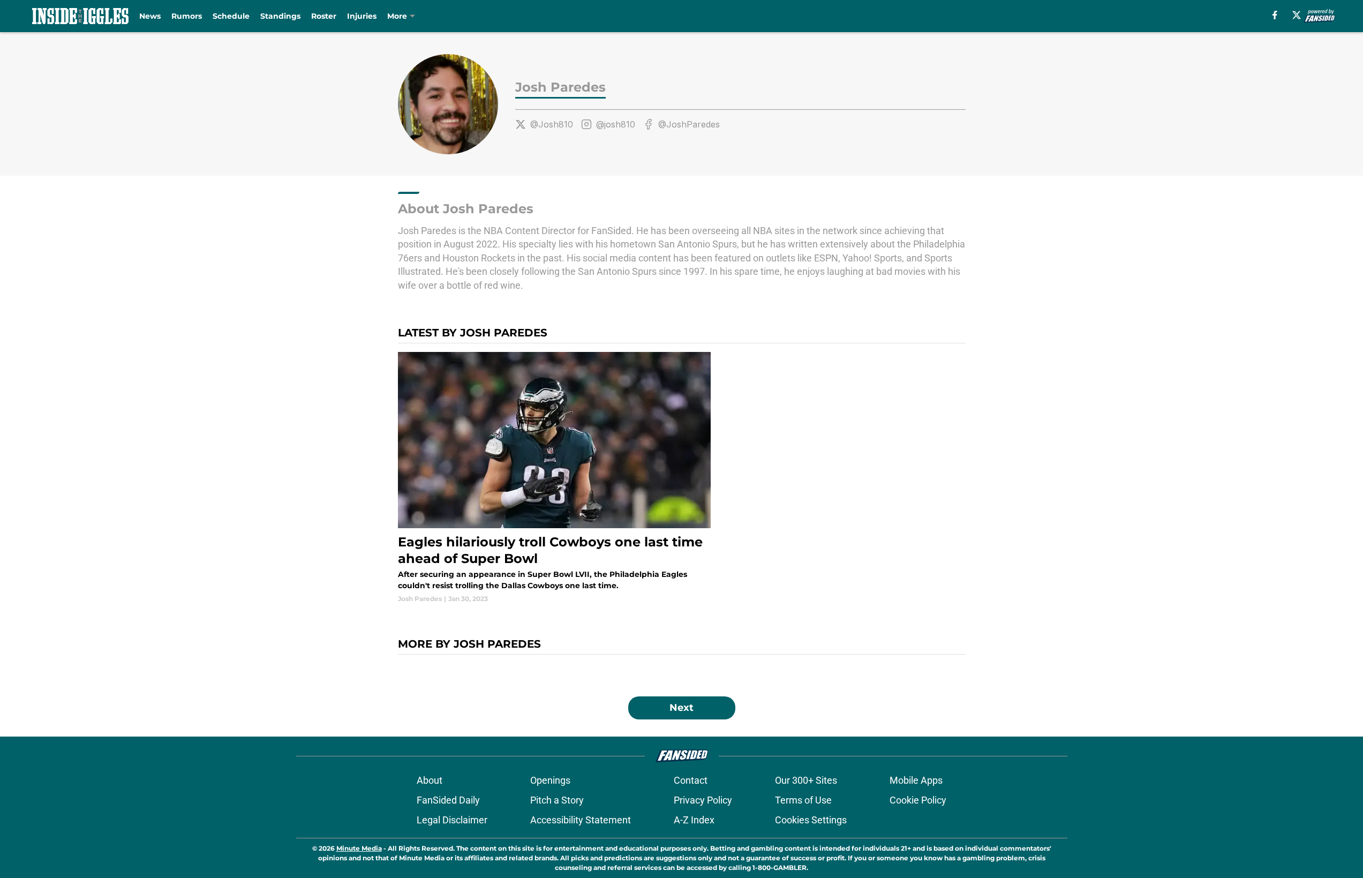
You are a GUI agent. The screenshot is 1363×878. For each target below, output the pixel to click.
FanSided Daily (448, 800)
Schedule (231, 16)
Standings (280, 16)
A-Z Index (694, 820)
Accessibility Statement (580, 820)
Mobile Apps (916, 780)
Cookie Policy (918, 800)
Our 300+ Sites (806, 780)
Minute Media (359, 848)
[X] (1296, 15)
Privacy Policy (703, 800)
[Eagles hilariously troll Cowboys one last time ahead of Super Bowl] (554, 478)
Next (681, 708)
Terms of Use (803, 800)
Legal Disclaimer (452, 820)
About (429, 780)
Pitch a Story (557, 800)
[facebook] (1274, 15)
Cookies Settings (811, 820)
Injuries (361, 16)
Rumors (186, 16)
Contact (690, 780)
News (150, 16)
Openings (550, 780)
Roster (323, 16)
